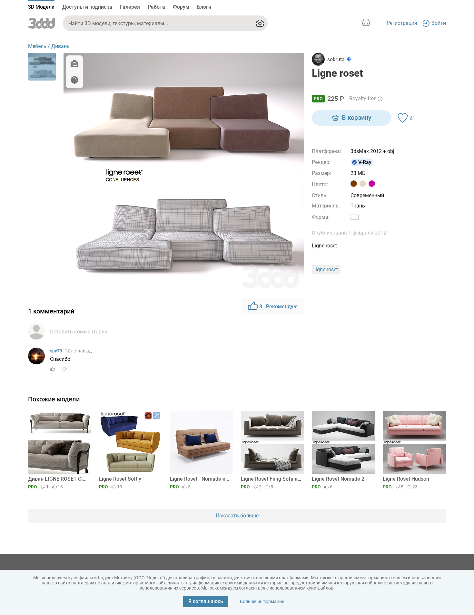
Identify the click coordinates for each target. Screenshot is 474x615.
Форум (181, 7)
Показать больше (237, 516)
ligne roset (326, 269)
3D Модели (41, 7)
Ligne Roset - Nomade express (200, 479)
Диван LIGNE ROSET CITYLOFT (58, 479)
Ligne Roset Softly (120, 479)
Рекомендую (278, 306)
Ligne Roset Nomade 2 (338, 479)
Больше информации (262, 601)
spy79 (56, 350)
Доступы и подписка (87, 7)
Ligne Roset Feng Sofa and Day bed (271, 479)
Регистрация (402, 23)
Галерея (130, 7)
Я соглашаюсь (205, 601)
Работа (156, 7)
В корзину (356, 117)
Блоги (204, 7)
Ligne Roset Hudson (406, 479)
